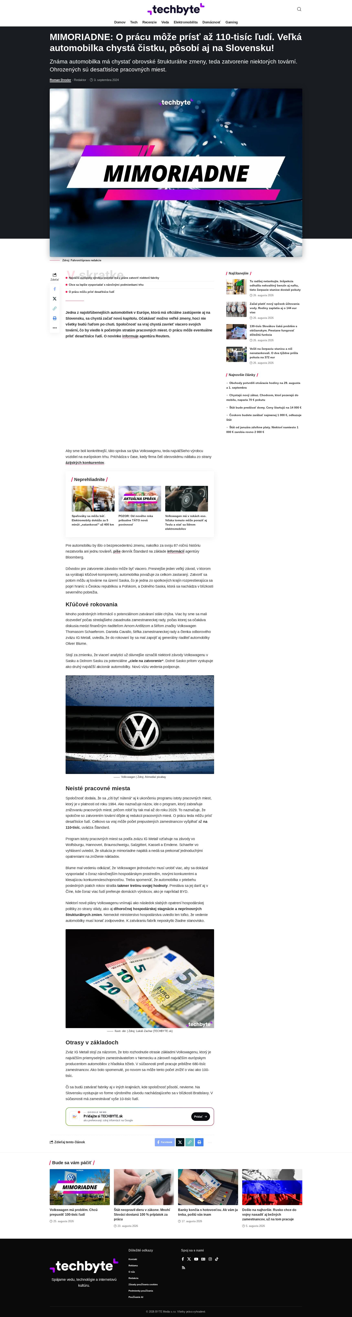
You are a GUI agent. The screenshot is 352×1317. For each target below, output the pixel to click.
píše (116, 551)
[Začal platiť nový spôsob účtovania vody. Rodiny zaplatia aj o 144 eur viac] (236, 309)
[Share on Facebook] (54, 289)
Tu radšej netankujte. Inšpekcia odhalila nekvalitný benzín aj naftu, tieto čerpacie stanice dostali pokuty (275, 285)
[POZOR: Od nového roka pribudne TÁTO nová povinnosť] (140, 498)
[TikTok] (216, 1259)
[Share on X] (54, 299)
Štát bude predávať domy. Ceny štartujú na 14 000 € (265, 407)
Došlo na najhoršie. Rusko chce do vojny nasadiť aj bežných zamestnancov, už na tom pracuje (269, 1214)
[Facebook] (183, 1259)
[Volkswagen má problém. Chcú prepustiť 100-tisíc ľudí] (80, 1187)
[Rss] (183, 1268)
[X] (189, 1259)
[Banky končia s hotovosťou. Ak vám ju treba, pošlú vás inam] (208, 1187)
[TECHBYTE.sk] (176, 9)
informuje (130, 336)
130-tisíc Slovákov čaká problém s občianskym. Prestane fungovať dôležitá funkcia (273, 330)
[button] (299, 9)
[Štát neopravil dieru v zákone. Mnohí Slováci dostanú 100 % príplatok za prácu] (144, 1187)
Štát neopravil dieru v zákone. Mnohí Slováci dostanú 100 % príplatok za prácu (142, 1214)
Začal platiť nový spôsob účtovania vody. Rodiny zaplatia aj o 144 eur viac (274, 308)
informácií (175, 551)
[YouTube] (196, 1259)
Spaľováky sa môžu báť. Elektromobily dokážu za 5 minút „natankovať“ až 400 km (93, 520)
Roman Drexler (60, 80)
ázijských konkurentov (85, 463)
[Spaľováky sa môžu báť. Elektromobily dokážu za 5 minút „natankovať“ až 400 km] (93, 498)
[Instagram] (210, 1259)
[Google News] (203, 1259)
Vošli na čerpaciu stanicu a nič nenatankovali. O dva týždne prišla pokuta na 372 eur (274, 353)
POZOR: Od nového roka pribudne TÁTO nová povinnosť (136, 520)
